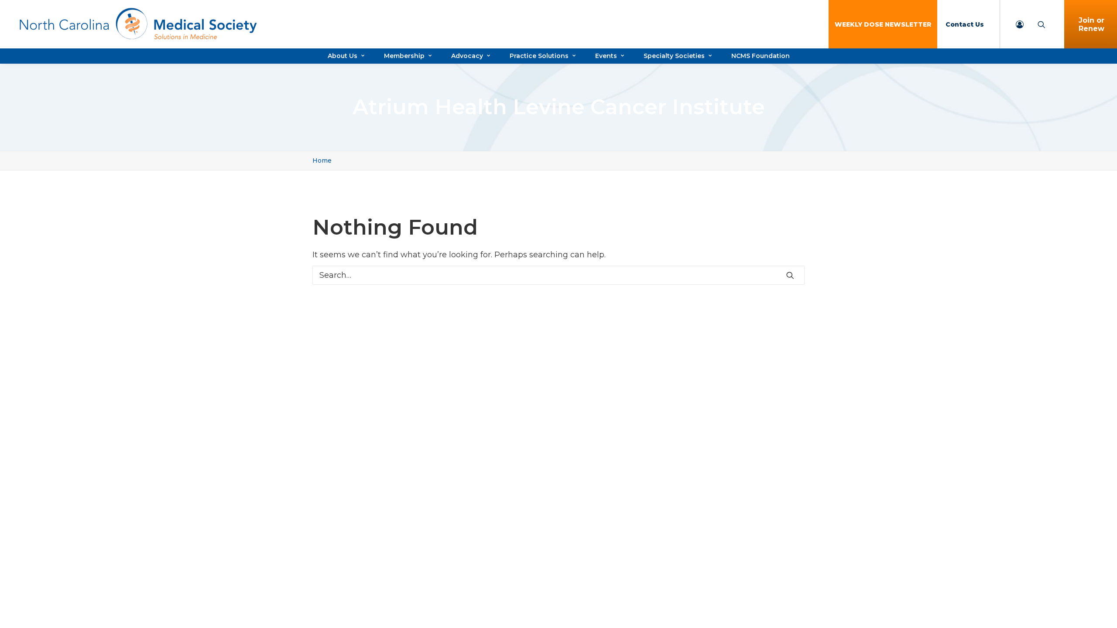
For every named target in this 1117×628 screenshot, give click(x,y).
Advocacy (467, 56)
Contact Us (965, 24)
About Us (342, 56)
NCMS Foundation (760, 56)
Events (606, 56)
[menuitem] (883, 24)
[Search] (558, 275)
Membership (404, 56)
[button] (790, 275)
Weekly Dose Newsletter (883, 24)
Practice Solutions (539, 56)
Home (322, 160)
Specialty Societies (674, 56)
